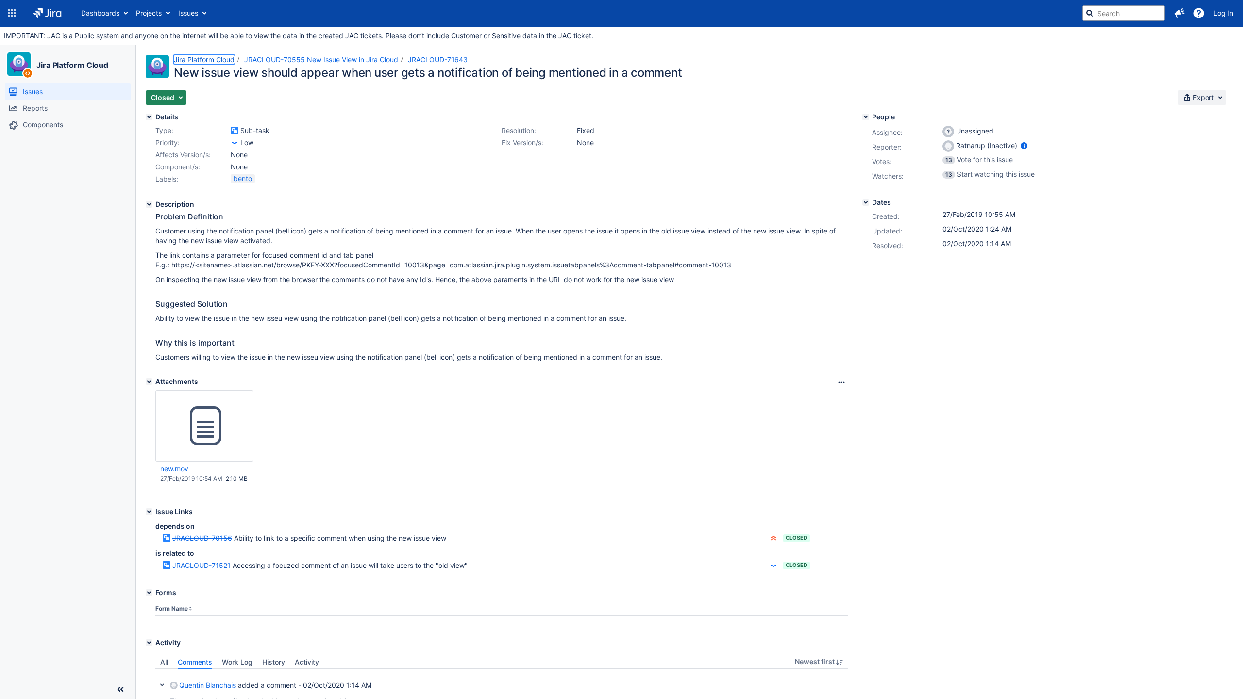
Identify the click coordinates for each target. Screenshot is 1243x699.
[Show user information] (1024, 145)
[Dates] (865, 202)
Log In (1223, 13)
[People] (865, 117)
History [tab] (273, 662)
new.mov (174, 469)
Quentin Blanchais (207, 685)
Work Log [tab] (237, 662)
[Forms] (149, 592)
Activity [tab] (307, 662)
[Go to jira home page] (47, 13)
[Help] (1199, 13)
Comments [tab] (195, 662)
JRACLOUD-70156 (202, 538)
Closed (796, 537)
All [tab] (164, 662)
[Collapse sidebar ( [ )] (120, 689)
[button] (11, 13)
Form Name (171, 608)
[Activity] (149, 642)
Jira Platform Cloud (72, 65)
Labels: (166, 179)
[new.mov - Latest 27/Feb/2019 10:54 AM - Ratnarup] (204, 426)
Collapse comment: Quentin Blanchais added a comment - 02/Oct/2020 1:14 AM (162, 685)
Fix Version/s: (522, 142)
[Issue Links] (149, 511)
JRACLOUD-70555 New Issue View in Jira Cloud (321, 59)
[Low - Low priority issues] (234, 143)
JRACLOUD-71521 (201, 565)
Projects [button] (149, 13)
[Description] (149, 204)
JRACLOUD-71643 (438, 59)
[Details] (149, 117)
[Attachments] (149, 381)
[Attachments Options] (841, 382)
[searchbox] (1123, 13)
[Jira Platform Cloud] (19, 64)
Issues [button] (188, 13)
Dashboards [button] (100, 13)
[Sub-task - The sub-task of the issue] (234, 130)
